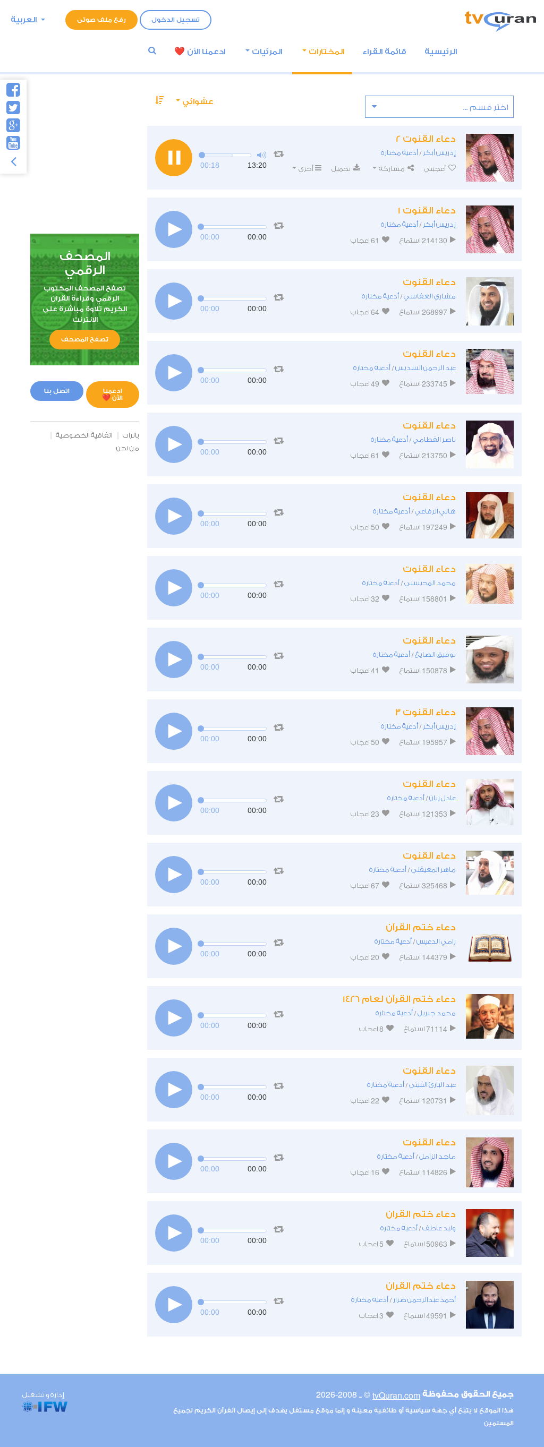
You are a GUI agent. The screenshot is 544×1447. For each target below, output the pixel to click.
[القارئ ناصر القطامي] (490, 444)
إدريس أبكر (439, 153)
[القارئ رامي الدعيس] (490, 946)
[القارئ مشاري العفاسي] (490, 301)
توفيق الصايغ (435, 654)
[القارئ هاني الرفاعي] (490, 516)
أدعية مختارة (399, 153)
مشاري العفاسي (430, 296)
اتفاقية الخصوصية (84, 435)
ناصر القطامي (434, 439)
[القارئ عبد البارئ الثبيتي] (490, 1090)
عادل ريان (442, 798)
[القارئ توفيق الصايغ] (490, 659)
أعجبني (435, 169)
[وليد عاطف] (490, 1233)
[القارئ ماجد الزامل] (490, 1161)
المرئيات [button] (267, 51)
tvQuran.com (396, 1395)
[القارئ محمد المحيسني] (490, 588)
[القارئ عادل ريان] (490, 803)
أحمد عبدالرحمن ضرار (424, 1300)
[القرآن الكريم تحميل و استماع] (500, 20)
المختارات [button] (326, 51)
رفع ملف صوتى (101, 19)
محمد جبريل (437, 1013)
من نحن (127, 448)
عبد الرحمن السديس (425, 368)
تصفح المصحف (84, 339)
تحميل (342, 169)
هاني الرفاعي (435, 511)
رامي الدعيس (436, 941)
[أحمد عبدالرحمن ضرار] (490, 1305)
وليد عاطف (439, 1228)
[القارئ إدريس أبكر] (490, 158)
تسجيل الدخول (175, 19)
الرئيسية (440, 51)
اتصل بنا (57, 391)
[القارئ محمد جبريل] (490, 1018)
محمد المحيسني (430, 583)
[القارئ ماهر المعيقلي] (490, 874)
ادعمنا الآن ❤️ (112, 394)
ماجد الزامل (437, 1156)
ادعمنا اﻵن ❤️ (199, 51)
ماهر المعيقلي (433, 870)
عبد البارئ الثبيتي (432, 1085)
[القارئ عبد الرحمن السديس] (490, 373)
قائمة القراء (384, 51)
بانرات (131, 435)
